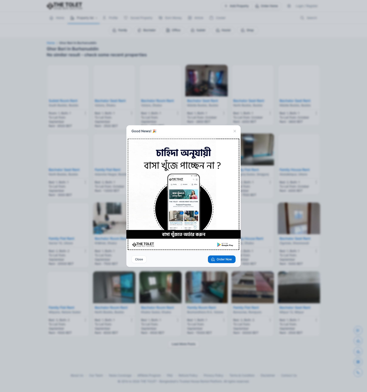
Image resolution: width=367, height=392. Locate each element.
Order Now (224, 259)
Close (139, 259)
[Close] (235, 131)
